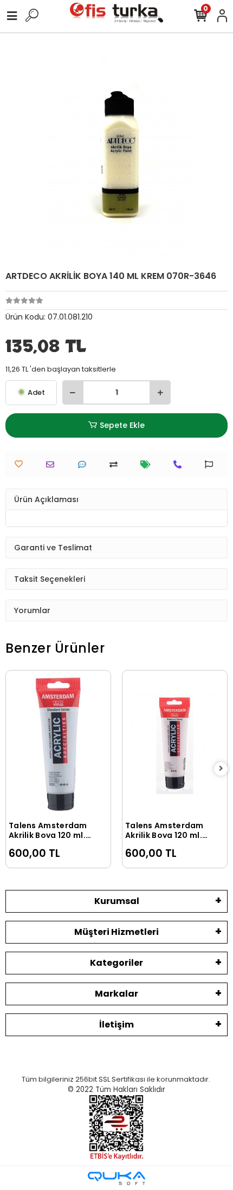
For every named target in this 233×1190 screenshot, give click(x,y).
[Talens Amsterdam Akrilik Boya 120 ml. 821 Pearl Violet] (174, 744)
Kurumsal (116, 901)
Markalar (116, 993)
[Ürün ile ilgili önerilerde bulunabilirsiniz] (211, 464)
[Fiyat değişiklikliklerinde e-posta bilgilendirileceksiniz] (148, 464)
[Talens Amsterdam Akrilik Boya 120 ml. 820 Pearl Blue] (58, 744)
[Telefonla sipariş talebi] (180, 464)
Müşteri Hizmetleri (116, 932)
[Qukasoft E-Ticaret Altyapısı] (116, 1178)
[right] (221, 769)
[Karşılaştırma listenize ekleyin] (116, 464)
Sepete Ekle (122, 425)
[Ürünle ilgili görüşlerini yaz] (84, 464)
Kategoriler (116, 963)
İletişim (116, 1024)
